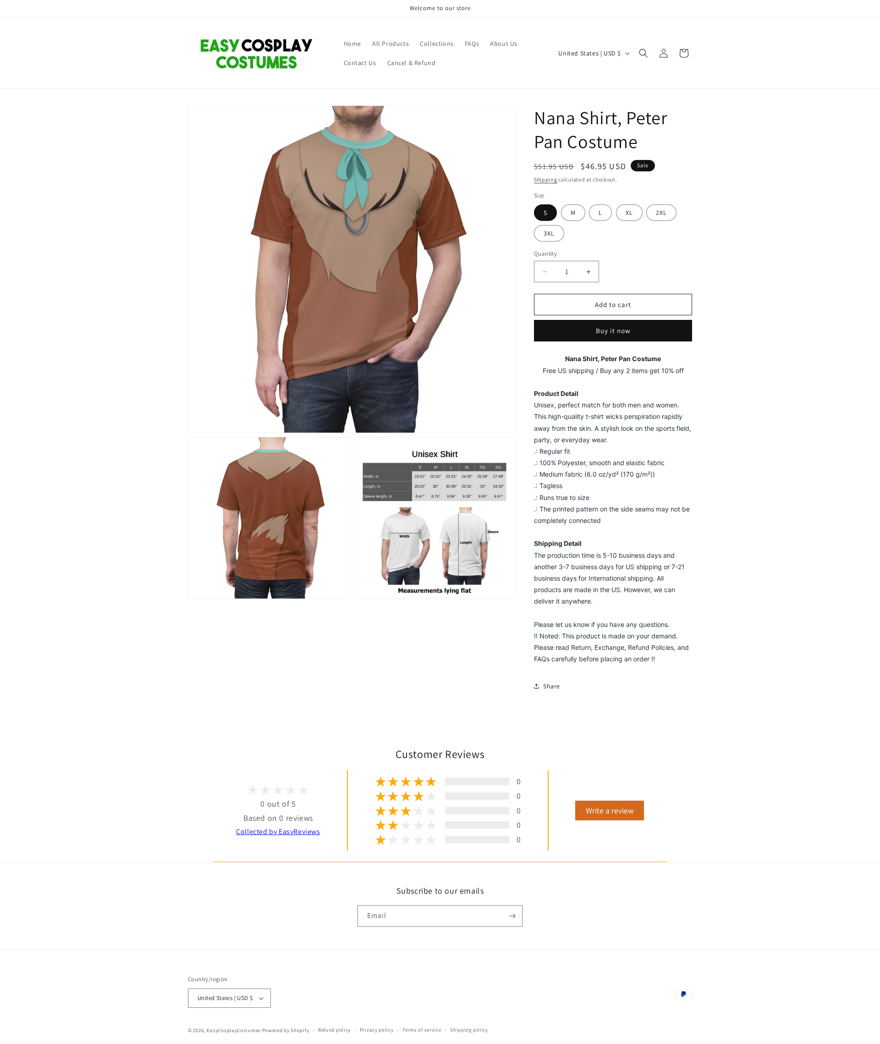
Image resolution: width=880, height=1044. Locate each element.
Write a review (609, 810)
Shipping (545, 179)
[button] (643, 53)
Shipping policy (469, 1030)
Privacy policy (377, 1030)
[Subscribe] (512, 916)
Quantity (545, 254)
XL (629, 213)
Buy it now (613, 330)
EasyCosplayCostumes (234, 1030)
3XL (549, 233)
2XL (661, 213)
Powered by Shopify (285, 1030)
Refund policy (334, 1030)
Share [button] (551, 686)
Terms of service (421, 1030)
